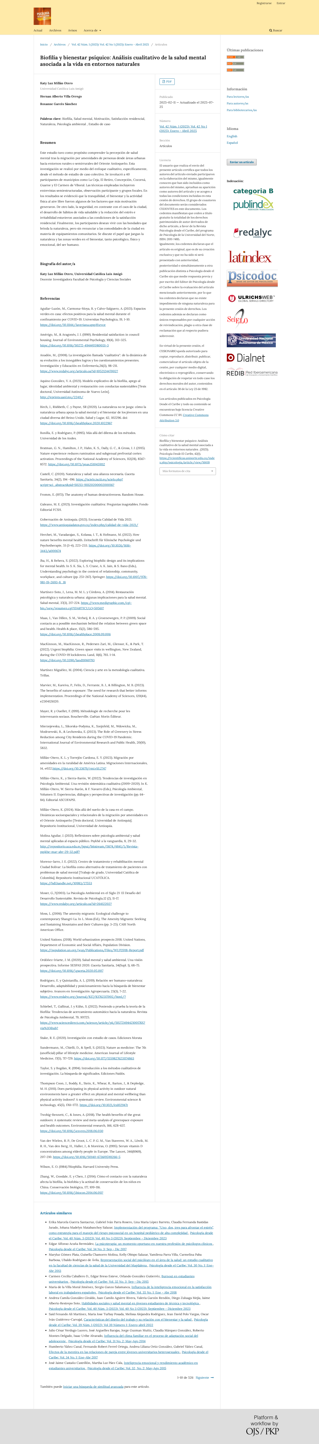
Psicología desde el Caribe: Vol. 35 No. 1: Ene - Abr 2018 (137, 1292)
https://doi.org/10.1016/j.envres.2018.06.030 (71, 1131)
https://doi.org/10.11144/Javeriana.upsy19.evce (73, 325)
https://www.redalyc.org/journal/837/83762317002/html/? (83, 997)
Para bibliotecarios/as (242, 110)
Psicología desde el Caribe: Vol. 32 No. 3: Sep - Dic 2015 (110, 1282)
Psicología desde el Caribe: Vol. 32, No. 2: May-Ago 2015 (126, 1368)
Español (232, 143)
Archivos (55, 30)
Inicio (44, 44)
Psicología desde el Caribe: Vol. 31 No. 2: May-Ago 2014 (107, 1341)
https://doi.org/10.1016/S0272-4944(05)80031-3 (74, 345)
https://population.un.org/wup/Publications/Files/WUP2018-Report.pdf (92, 950)
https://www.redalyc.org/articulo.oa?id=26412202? (76, 904)
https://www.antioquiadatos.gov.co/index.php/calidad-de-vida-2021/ (89, 525)
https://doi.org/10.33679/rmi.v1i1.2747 (79, 768)
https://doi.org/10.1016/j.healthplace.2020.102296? (76, 423)
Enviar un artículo (242, 162)
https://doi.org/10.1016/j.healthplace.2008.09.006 (75, 634)
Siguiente (202, 1377)
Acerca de (91, 30)
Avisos (72, 30)
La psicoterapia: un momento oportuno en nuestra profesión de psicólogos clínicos (154, 1244)
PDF (169, 81)
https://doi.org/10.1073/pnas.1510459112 (76, 464)
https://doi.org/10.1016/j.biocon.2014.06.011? (71, 1193)
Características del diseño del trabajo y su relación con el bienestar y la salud (138, 1319)
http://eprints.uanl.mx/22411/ (61, 397)
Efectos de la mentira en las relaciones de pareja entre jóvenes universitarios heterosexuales (114, 1352)
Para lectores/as (238, 97)
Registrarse (264, 3)
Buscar (277, 30)
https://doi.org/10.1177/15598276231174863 (104, 1058)
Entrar (281, 3)
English (232, 136)
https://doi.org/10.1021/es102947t (104, 1105)
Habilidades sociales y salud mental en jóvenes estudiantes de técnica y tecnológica (141, 1303)
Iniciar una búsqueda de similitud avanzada (93, 1387)
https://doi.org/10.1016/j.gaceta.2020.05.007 (71, 971)
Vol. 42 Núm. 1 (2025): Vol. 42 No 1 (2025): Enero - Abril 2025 (110, 44)
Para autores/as (237, 103)
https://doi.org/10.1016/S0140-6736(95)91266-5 (86, 1157)
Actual (38, 30)
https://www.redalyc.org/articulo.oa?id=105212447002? (79, 371)
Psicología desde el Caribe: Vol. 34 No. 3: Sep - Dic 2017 (88, 1249)
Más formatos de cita (176, 471)
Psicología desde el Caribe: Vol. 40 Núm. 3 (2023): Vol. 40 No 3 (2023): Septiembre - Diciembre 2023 (120, 1309)
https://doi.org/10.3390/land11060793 (67, 660)
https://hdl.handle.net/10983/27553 (66, 883)
